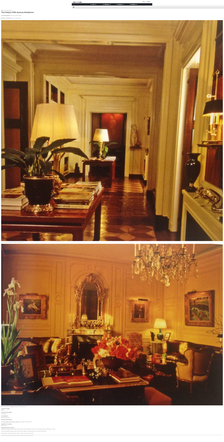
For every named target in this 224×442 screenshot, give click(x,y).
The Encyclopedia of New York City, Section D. (10, 421)
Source (10, 242)
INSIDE (93, 4)
